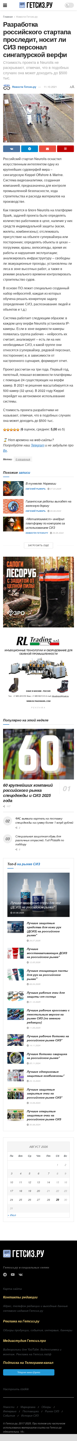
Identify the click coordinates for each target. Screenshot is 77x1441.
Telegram (37, 445)
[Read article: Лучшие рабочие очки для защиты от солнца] (15, 996)
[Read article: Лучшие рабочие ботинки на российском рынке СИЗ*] (15, 1040)
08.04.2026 (34, 984)
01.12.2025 (34, 1001)
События (9, 1415)
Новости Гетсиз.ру (27, 16)
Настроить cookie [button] (16, 1389)
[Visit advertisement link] (38, 592)
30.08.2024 (34, 1124)
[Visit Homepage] (36, 5)
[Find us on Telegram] (5, 1274)
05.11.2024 (34, 1063)
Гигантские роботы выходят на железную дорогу (48, 503)
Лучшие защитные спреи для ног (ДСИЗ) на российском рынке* (35, 904)
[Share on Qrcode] (65, 148)
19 (29, 1191)
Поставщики (31, 1411)
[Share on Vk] (11, 148)
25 (20, 1200)
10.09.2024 (34, 1102)
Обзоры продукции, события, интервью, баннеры (37, 1330)
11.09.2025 (34, 1027)
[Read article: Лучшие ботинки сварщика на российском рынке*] (15, 1058)
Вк (5, 450)
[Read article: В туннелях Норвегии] (13, 488)
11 (20, 1182)
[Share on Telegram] (29, 148)
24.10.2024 (34, 1080)
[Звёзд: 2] (8, 429)
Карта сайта (12, 1288)
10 (11, 1182)
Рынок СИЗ (52, 1411)
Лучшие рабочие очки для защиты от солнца (46, 994)
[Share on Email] (47, 148)
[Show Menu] (5, 5)
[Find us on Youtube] (13, 1274)
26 (29, 1200)
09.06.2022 (58, 532)
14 (48, 1182)
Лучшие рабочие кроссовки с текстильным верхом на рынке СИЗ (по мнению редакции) (48, 1016)
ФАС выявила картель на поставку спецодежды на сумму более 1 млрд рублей (44, 820)
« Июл (12, 1215)
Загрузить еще (38, 545)
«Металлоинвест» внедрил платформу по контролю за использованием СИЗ (45, 523)
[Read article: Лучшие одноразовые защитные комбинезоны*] (15, 1075)
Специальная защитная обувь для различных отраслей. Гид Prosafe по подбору (39, 840)
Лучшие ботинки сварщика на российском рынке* (47, 1056)
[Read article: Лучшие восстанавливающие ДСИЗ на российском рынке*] (15, 953)
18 (20, 1191)
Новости (8, 1407)
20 (38, 1191)
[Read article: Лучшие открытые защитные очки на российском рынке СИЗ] (15, 1115)
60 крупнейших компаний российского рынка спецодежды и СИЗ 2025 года (28, 792)
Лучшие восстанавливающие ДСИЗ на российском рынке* (47, 953)
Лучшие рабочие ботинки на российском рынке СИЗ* (48, 1038)
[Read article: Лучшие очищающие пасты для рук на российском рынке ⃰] (15, 974)
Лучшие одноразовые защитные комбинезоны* (45, 1073)
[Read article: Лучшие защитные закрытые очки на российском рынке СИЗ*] (15, 1093)
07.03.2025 (55, 488)
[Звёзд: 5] (18, 429)
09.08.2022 (55, 510)
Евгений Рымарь (36, 488)
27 (38, 1200)
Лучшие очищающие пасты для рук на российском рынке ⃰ (47, 974)
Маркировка (28, 1407)
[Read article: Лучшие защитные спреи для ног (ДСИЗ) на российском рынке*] (38, 895)
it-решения (23, 459)
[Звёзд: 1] (4, 429)
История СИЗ (30, 1415)
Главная (8, 16)
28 (48, 1200)
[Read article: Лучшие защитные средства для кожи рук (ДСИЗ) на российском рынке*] (15, 927)
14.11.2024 (34, 1045)
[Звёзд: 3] (11, 429)
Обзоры (46, 1407)
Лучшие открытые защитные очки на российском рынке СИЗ (44, 1115)
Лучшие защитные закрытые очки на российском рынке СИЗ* (44, 1093)
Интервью (9, 1411)
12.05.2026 (34, 962)
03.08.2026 (18, 912)
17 (11, 1191)
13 (38, 1182)
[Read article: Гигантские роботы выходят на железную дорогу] (13, 506)
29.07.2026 (34, 940)
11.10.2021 (50, 87)
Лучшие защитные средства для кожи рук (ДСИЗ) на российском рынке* (44, 929)
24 (11, 1200)
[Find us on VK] (21, 1274)
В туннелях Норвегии (41, 483)
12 (29, 1182)
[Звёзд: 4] (14, 429)
